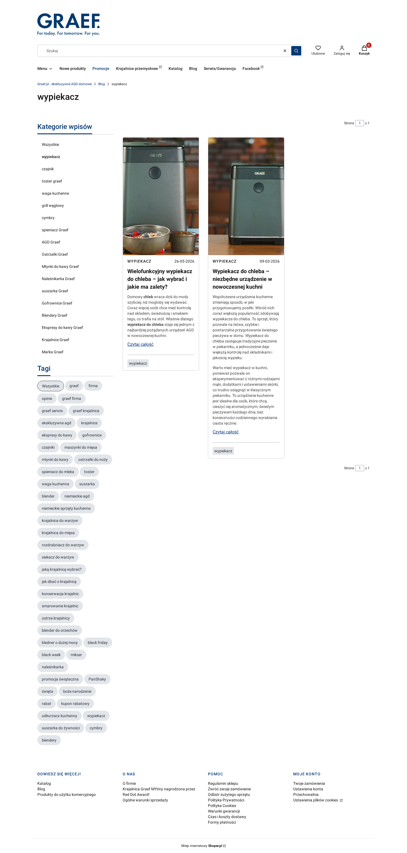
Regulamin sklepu (223, 783)
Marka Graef (52, 352)
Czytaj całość (140, 344)
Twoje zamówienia (309, 783)
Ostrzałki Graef (55, 254)
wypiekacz (51, 156)
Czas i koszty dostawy (227, 816)
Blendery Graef (54, 315)
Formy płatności (222, 822)
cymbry (48, 217)
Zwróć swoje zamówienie (229, 789)
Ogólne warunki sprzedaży (145, 800)
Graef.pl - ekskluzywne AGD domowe (64, 84)
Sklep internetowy (201, 846)
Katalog (44, 783)
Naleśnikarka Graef (58, 278)
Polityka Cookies (222, 805)
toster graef (52, 181)
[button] (296, 50)
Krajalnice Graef (55, 339)
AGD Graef (51, 242)
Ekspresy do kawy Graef (62, 327)
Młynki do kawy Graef (60, 266)
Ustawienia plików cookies (316, 800)
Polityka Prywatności (226, 800)
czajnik (48, 169)
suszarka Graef (55, 291)
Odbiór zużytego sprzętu (229, 794)
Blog (101, 84)
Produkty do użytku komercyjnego (66, 794)
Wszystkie (50, 144)
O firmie (129, 783)
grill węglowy (53, 205)
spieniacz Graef (55, 230)
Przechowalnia (306, 794)
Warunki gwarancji (224, 811)
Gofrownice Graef (57, 303)
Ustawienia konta (308, 789)
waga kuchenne (55, 193)
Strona (349, 123)
